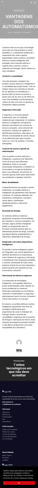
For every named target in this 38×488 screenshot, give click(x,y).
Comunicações (7, 417)
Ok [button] (19, 483)
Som (3, 419)
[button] (35, 3)
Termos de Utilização (9, 434)
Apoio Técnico (7, 455)
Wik (10, 32)
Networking (6, 414)
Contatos (5, 460)
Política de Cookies (8, 432)
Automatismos (19, 10)
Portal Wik (5, 457)
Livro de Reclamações (9, 436)
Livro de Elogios (7, 439)
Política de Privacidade (9, 429)
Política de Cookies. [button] (26, 478)
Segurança (5, 412)
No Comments (26, 32)
